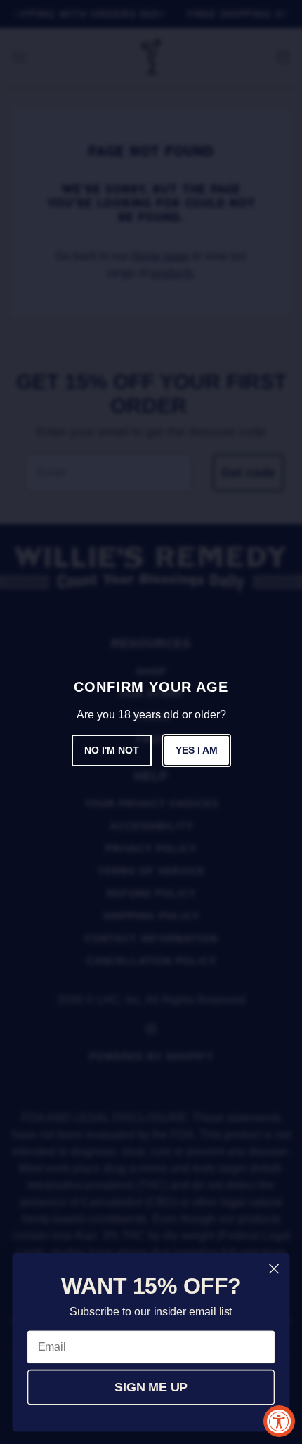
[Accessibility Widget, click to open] (279, 1421)
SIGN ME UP (151, 1387)
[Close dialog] (274, 1269)
